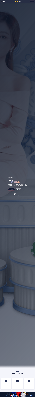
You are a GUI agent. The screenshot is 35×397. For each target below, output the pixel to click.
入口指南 (20, 1)
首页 (16, 1)
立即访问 (32, 1)
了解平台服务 (18, 189)
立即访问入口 (11, 189)
